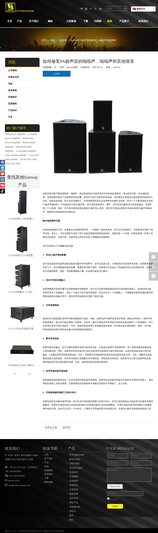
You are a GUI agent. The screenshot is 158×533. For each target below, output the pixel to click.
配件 (71, 515)
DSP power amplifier (15, 134)
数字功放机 (74, 459)
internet (116, 67)
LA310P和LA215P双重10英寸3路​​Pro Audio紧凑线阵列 (22, 255)
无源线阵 (73, 481)
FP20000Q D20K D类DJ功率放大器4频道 (22, 365)
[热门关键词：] (125, 8)
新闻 (46, 466)
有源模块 (73, 472)
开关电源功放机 (77, 455)
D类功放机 (74, 463)
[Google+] (91, 8)
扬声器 (66, 427)
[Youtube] (2, 173)
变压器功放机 (75, 468)
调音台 (72, 511)
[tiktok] (2, 191)
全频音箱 (73, 489)
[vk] (81, 8)
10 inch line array (28, 159)
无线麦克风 (74, 507)
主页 (46, 454)
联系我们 (48, 474)
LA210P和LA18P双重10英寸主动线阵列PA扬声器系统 (22, 218)
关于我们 (48, 458)
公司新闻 (12, 70)
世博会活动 (13, 77)
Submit (115, 506)
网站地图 (48, 482)
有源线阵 (73, 476)
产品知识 (12, 110)
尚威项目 (12, 97)
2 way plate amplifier (26, 151)
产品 (46, 462)
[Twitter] (96, 8)
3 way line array (13, 163)
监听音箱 (73, 498)
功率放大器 (51, 427)
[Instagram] (2, 179)
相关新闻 (12, 90)
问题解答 (48, 470)
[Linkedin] (86, 8)
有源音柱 (73, 485)
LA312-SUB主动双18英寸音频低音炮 (22, 328)
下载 (46, 478)
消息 (10, 84)
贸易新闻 (12, 103)
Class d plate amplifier (16, 155)
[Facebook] (100, 8)
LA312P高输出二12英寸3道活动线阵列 (22, 292)
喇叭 (71, 520)
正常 (10, 117)
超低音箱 (73, 494)
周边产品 (73, 502)
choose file (115, 486)
